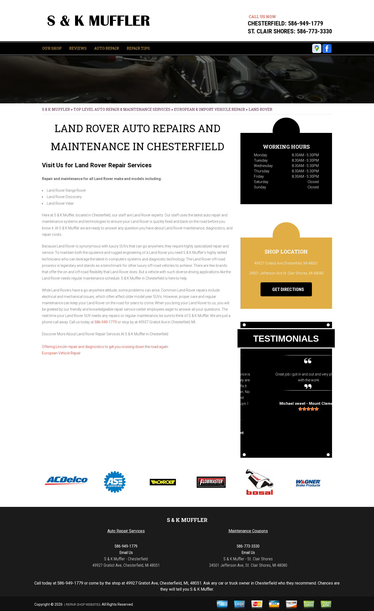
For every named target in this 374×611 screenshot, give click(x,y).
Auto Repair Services (126, 531)
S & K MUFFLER (56, 109)
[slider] (286, 409)
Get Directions (287, 289)
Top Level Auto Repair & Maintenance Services (122, 109)
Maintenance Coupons (248, 531)
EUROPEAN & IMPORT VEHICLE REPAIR (209, 109)
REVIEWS (78, 48)
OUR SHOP (52, 48)
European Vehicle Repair (61, 353)
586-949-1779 (305, 23)
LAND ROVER (260, 109)
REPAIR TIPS (138, 48)
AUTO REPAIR (106, 48)
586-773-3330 (314, 31)
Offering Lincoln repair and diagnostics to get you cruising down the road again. (105, 347)
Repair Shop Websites (83, 604)
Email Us (126, 552)
